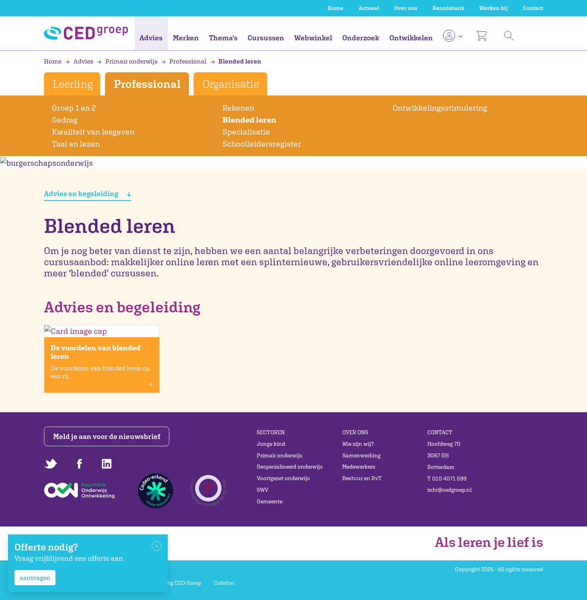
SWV (262, 490)
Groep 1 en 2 (74, 107)
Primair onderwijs (131, 61)
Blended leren (239, 61)
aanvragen (35, 577)
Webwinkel (313, 38)
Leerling (72, 83)
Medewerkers (358, 466)
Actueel (369, 8)
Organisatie (230, 83)
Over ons (405, 8)
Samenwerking (361, 455)
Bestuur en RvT (362, 478)
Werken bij (493, 8)
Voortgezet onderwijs (283, 478)
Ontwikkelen (411, 38)
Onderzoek (360, 38)
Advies (151, 38)
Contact (533, 8)
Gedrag (64, 119)
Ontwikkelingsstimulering (440, 107)
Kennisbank (448, 8)
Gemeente (269, 501)
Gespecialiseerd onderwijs (290, 466)
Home (335, 8)
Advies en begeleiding (81, 193)
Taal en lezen (76, 143)
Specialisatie (246, 131)
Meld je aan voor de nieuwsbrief (107, 436)
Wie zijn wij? (358, 444)
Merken (186, 38)
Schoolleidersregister (261, 143)
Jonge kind (271, 444)
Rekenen (238, 107)
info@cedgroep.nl (449, 490)
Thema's (223, 38)
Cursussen (266, 38)
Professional (188, 61)
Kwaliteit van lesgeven (93, 131)
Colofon (224, 583)
